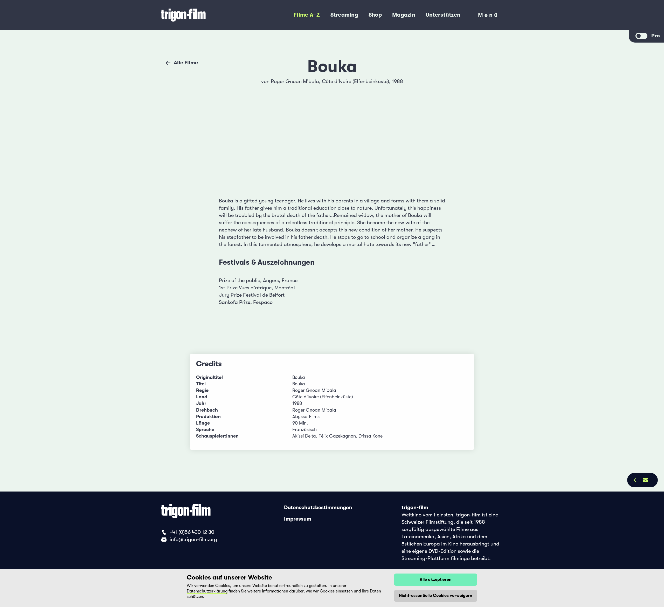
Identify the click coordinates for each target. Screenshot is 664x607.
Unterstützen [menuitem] (443, 15)
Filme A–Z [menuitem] (307, 15)
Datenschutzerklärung (207, 591)
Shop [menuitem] (375, 15)
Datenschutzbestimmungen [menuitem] (318, 507)
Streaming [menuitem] (344, 15)
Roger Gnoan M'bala (295, 81)
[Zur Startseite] (202, 15)
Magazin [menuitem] (403, 15)
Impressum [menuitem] (297, 519)
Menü (488, 16)
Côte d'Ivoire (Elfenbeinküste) (355, 81)
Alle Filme (186, 63)
